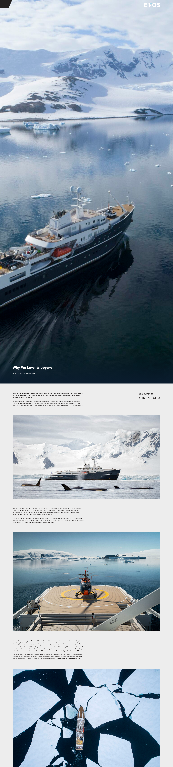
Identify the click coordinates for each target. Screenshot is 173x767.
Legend (61, 401)
